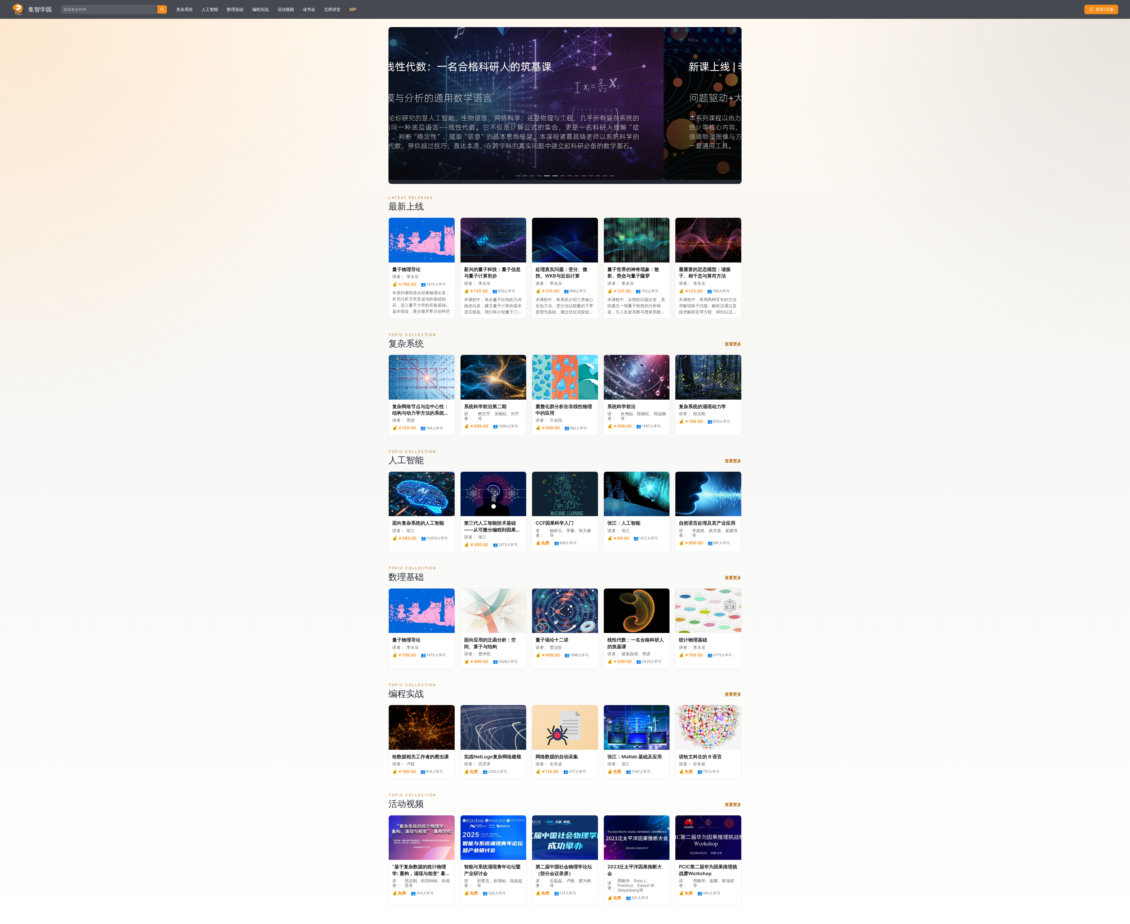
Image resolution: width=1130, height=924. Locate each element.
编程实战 (260, 9)
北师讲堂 (332, 9)
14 (612, 175)
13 (605, 175)
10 (583, 175)
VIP (352, 9)
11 (591, 175)
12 (598, 175)
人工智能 (210, 9)
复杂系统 (184, 9)
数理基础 (235, 9)
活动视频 (285, 9)
